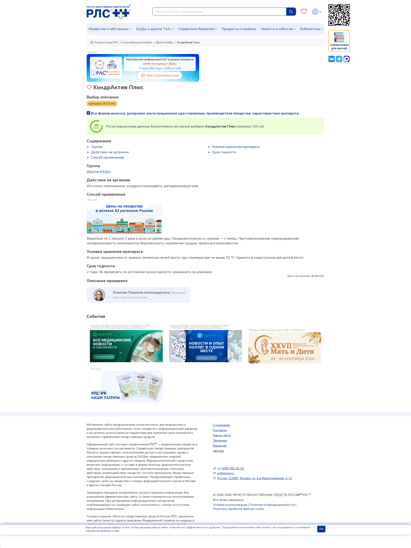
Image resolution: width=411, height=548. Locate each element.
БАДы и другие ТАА (153, 29)
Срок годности (224, 152)
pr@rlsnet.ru (225, 473)
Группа (96, 146)
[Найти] (291, 12)
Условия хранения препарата (235, 146)
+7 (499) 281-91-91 (230, 468)
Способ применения (107, 157)
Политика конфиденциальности (272, 505)
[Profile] (317, 11)
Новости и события (276, 29)
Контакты (220, 430)
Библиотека (310, 29)
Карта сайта (222, 435)
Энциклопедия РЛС (106, 42)
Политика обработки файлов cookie (238, 509)
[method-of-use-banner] (143, 67)
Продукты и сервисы (239, 29)
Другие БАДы (164, 42)
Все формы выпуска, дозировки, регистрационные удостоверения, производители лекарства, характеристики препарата (194, 113)
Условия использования (230, 505)
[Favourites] (304, 12)
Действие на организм (110, 152)
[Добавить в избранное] (89, 87)
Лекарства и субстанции (108, 29)
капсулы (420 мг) (102, 103)
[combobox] (219, 12)
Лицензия (220, 440)
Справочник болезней (196, 29)
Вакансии (219, 446)
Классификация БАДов (137, 42)
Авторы (218, 451)
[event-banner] (284, 347)
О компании (221, 425)
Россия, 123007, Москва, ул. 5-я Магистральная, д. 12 (254, 478)
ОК (321, 529)
